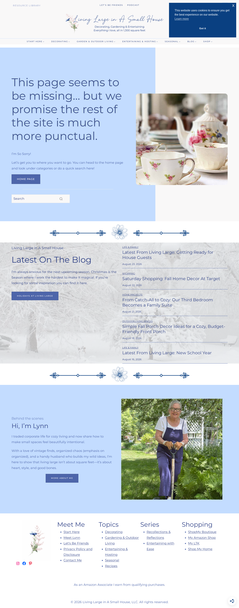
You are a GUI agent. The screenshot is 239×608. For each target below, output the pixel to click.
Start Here (72, 532)
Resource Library (27, 5)
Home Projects (132, 294)
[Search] (61, 198)
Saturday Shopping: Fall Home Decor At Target (171, 278)
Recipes (111, 566)
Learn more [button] (182, 18)
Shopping (128, 273)
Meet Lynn (72, 538)
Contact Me (73, 560)
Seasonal (112, 560)
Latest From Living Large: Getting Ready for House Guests (167, 255)
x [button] (233, 5)
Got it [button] (202, 28)
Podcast (133, 5)
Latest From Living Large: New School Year (167, 352)
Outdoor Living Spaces (137, 321)
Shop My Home (200, 549)
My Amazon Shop (202, 538)
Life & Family (130, 247)
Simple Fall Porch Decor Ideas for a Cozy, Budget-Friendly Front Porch (173, 329)
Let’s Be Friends (111, 5)
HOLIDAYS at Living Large (35, 296)
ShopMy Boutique (202, 532)
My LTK (193, 543)
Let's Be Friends (76, 543)
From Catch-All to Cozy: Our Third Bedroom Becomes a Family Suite (167, 302)
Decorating (113, 532)
